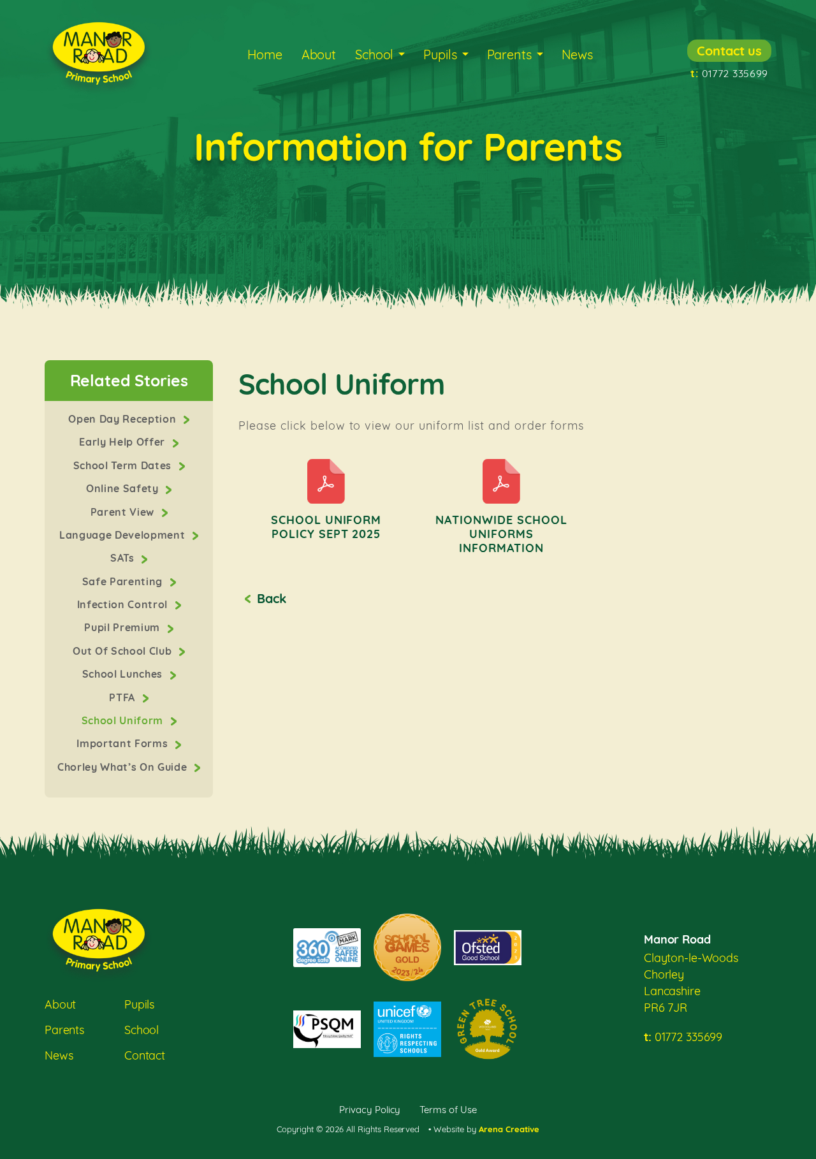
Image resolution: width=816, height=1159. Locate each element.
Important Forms (123, 743)
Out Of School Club (124, 651)
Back (271, 598)
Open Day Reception (123, 418)
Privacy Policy (370, 1110)
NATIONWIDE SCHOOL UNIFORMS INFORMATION (501, 534)
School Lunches (124, 673)
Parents (509, 54)
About (319, 54)
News (577, 54)
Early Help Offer (123, 441)
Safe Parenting (124, 581)
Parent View (124, 512)
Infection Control (124, 604)
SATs (123, 557)
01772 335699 (729, 73)
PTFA (123, 697)
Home (264, 54)
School (374, 54)
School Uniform (124, 720)
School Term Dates (124, 465)
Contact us (729, 51)
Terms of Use (448, 1110)
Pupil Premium (123, 627)
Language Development (123, 534)
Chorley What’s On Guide (123, 767)
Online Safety (123, 488)
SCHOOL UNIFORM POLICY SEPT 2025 (326, 527)
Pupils (439, 54)
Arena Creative (509, 1129)
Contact (144, 1055)
